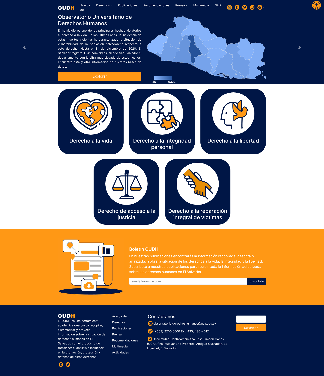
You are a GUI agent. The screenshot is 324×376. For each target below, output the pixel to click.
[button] (261, 7)
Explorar (99, 76)
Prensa (117, 334)
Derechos (119, 322)
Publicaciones (122, 328)
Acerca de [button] (85, 7)
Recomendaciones (125, 340)
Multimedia (120, 346)
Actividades (120, 352)
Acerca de (119, 316)
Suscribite (257, 281)
